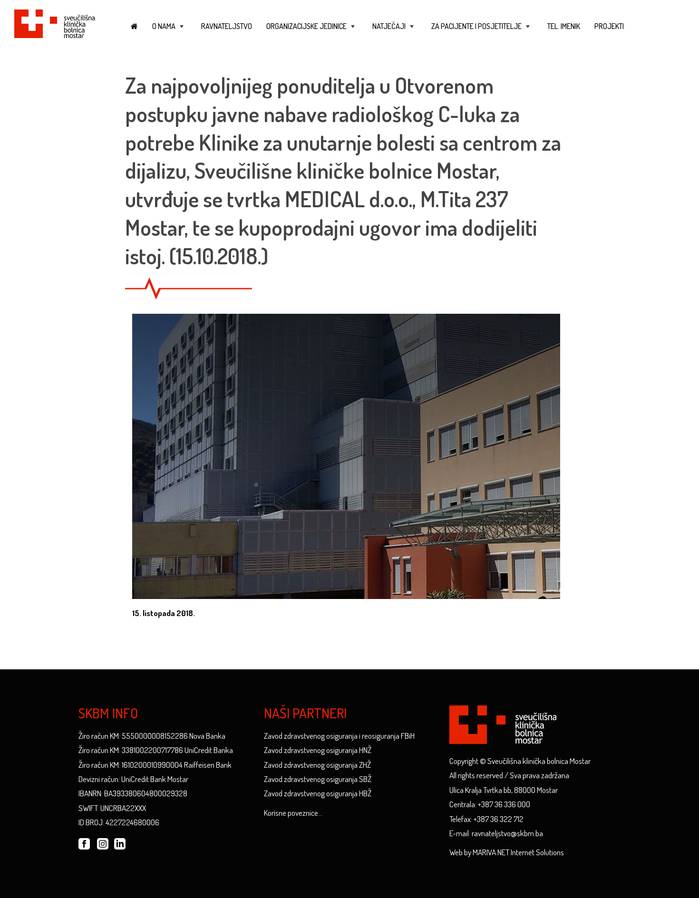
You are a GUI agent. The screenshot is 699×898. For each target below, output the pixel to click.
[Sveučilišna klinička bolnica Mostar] (54, 22)
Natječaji (394, 30)
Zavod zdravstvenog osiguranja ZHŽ (317, 765)
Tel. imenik (563, 26)
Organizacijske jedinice (311, 30)
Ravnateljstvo (226, 26)
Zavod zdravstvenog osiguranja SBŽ (317, 779)
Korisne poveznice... (293, 813)
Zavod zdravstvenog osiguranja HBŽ (317, 793)
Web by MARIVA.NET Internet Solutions (506, 852)
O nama (168, 30)
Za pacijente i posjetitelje (481, 30)
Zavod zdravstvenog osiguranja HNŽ (317, 750)
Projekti (609, 26)
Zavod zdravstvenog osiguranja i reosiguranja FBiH (339, 736)
